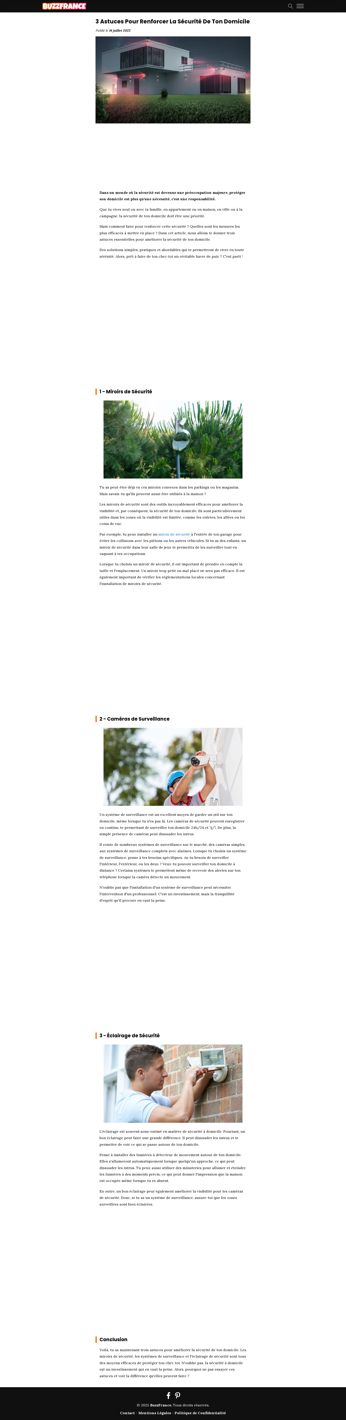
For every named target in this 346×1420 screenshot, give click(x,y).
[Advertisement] (66, 78)
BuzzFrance (160, 1405)
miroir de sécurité (174, 534)
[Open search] (290, 6)
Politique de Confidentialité (200, 1413)
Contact (127, 1413)
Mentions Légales (154, 1413)
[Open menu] (300, 6)
